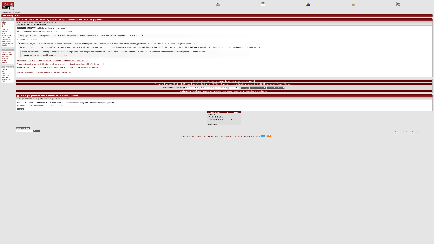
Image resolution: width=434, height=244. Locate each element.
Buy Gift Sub (6, 41)
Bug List (5, 77)
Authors (5, 30)
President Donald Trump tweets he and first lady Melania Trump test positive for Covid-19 (52, 61)
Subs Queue (6, 39)
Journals (5, 26)
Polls (3, 33)
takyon (26, 22)
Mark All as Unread (276, 88)
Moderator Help (22, 128)
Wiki (3, 73)
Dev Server (6, 79)
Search (4, 31)
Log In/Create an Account (243, 84)
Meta (4, 60)
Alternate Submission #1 (25, 73)
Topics (4, 28)
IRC (3, 71)
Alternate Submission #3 (62, 73)
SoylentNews (7, 6)
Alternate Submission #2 (44, 73)
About (4, 22)
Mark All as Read (258, 88)
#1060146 (64, 99)
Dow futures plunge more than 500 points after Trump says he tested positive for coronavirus (63, 67)
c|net (31, 39)
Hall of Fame (6, 35)
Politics (4, 62)
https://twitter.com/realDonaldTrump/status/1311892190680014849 (44, 31)
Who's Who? (6, 75)
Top (258, 84)
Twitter (4, 69)
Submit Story (6, 37)
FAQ (3, 24)
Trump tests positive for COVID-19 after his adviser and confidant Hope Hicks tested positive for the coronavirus (61, 64)
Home (183, 136)
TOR (3, 81)
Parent (20, 109)
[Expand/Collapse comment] (18, 96)
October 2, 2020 (60, 55)
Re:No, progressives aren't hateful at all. (40, 96)
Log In (4, 45)
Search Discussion (285, 84)
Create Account (7, 43)
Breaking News (11, 15)
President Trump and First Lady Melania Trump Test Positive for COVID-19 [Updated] (60, 20)
